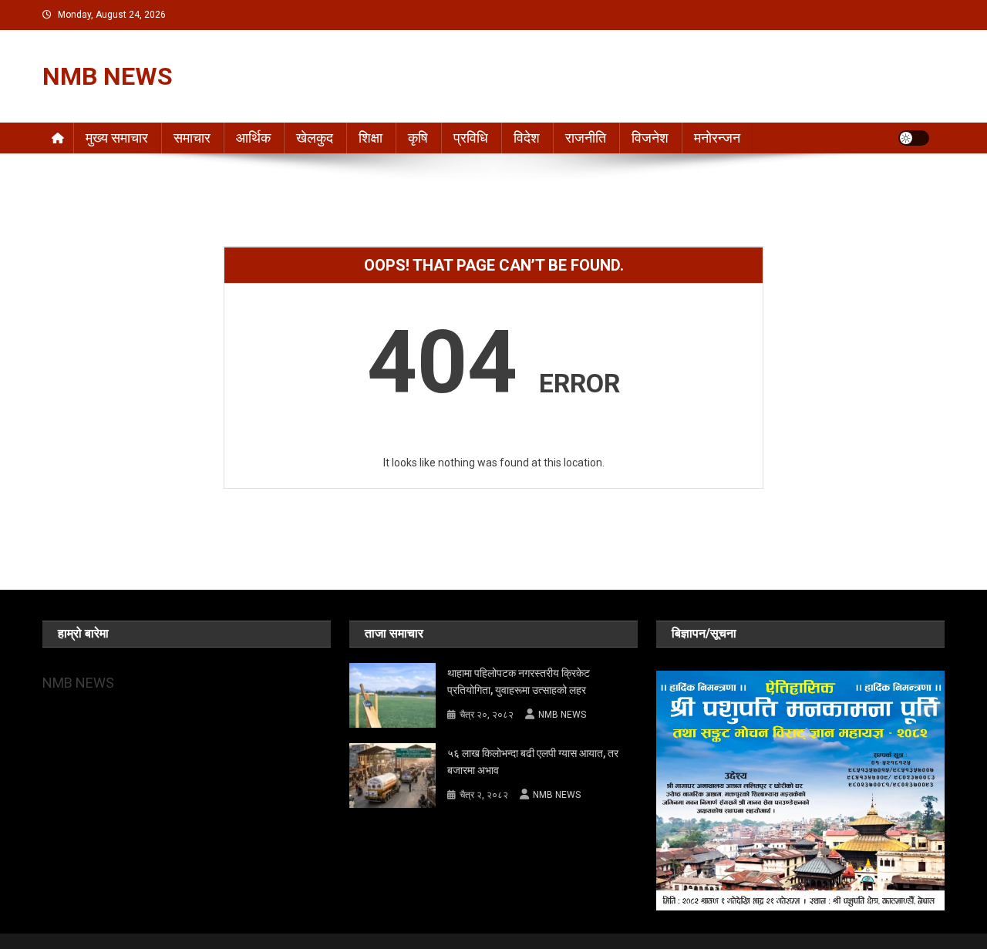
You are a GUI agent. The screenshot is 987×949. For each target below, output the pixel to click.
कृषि (418, 138)
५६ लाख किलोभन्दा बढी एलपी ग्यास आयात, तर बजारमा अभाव (532, 761)
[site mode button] (913, 138)
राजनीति (585, 138)
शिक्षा (370, 138)
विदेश (527, 138)
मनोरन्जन (717, 138)
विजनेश (650, 138)
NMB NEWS (107, 76)
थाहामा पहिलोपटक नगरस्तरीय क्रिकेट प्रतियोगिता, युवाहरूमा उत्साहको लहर (518, 681)
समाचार (192, 138)
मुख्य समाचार (117, 138)
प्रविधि (470, 138)
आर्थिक (253, 138)
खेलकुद (314, 138)
